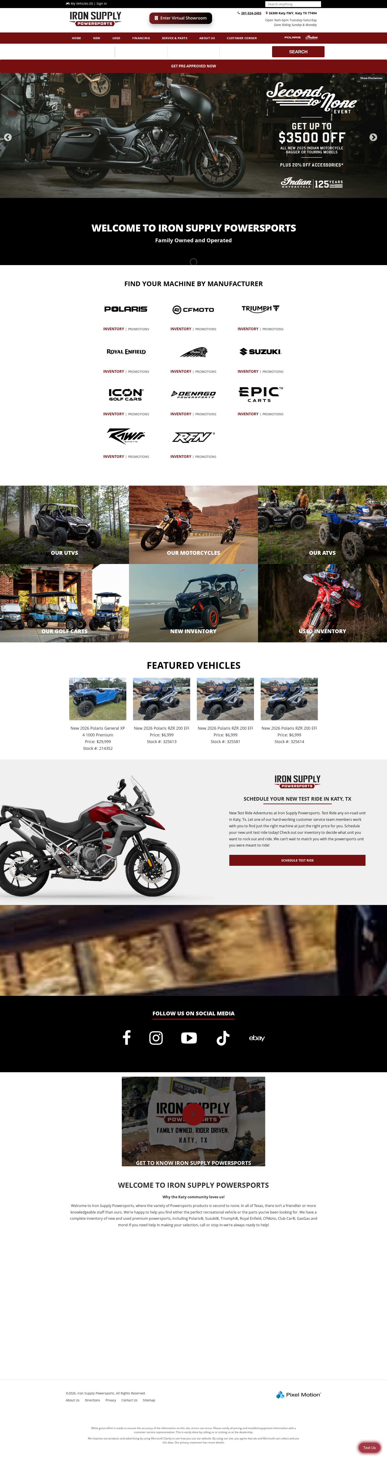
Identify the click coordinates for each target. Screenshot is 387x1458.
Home (76, 38)
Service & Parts (174, 38)
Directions (92, 1400)
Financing (141, 38)
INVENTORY (113, 328)
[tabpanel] (193, 135)
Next (381, 140)
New (96, 38)
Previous (17, 140)
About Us (207, 38)
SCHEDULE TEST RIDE (297, 860)
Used (116, 38)
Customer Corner (242, 38)
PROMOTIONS (138, 329)
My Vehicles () (82, 3)
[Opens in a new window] (126, 1038)
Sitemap (149, 1400)
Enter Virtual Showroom (183, 18)
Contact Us (129, 1400)
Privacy (110, 1400)
